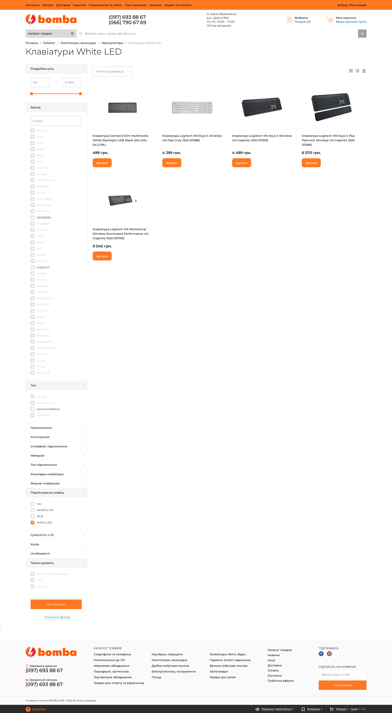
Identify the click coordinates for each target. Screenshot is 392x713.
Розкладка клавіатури (47, 474)
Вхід (344, 5)
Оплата (47, 5)
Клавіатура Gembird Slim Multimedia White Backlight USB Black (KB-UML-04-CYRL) (120, 140)
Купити (102, 163)
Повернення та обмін (105, 5)
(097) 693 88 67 (127, 17)
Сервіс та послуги (178, 5)
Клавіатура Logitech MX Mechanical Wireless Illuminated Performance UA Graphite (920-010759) (120, 233)
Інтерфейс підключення (49, 446)
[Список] (364, 71)
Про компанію (136, 5)
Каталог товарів (40, 33)
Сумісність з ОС (42, 535)
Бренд (35, 107)
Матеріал (38, 455)
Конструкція (40, 437)
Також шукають (42, 563)
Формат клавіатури (45, 483)
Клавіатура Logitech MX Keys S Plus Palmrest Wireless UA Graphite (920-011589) (328, 140)
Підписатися (342, 685)
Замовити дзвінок (43, 666)
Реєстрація (358, 5)
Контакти (33, 5)
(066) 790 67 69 (127, 22)
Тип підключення (44, 465)
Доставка (63, 5)
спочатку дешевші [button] (110, 71)
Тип (33, 385)
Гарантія (79, 5)
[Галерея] (357, 71)
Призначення (41, 428)
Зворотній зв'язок (43, 680)
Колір (35, 544)
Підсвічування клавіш (47, 492)
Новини (155, 5)
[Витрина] (351, 71)
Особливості (40, 553)
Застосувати (56, 604)
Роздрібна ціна (42, 69)
